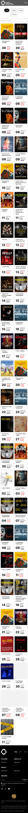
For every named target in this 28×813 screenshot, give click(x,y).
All (7, 10)
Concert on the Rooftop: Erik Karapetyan (19, 43)
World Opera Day (6, 653)
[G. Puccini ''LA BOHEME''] (21, 644)
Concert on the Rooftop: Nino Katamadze (5, 98)
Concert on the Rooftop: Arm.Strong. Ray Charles (21, 182)
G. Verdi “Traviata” (6, 681)
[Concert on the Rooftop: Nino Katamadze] (7, 87)
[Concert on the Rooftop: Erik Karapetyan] (21, 31)
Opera (13, 10)
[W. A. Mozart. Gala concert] (21, 60)
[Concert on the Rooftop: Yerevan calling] (7, 313)
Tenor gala (4, 239)
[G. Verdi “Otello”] (7, 257)
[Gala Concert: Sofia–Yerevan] (7, 397)
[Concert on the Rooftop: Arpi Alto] (7, 144)
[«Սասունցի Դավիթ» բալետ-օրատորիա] (7, 699)
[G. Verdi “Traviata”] (7, 671)
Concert (15, 14)
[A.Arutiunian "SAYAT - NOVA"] (21, 424)
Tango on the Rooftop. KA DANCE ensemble (6, 295)
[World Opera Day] (7, 644)
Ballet (21, 10)
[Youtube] (9, 789)
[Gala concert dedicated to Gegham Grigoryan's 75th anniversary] (21, 587)
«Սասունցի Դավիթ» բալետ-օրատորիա (6, 710)
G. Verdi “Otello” (6, 266)
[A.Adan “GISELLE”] (7, 478)
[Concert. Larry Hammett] (7, 424)
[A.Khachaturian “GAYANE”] (7, 31)
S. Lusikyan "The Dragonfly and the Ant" (6, 379)
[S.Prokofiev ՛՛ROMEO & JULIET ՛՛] (7, 60)
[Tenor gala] (7, 230)
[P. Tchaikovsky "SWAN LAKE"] (21, 87)
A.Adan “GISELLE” (6, 488)
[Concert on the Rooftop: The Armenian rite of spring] (21, 200)
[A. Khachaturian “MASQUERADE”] (21, 284)
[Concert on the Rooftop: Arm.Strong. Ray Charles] (21, 171)
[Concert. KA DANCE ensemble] (7, 727)
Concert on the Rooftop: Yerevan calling (6, 324)
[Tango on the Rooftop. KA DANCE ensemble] (7, 284)
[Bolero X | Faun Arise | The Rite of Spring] (21, 506)
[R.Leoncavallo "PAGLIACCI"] (21, 116)
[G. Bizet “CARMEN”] (21, 341)
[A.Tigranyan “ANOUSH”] (7, 200)
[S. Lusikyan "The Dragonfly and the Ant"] (7, 368)
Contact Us (17, 759)
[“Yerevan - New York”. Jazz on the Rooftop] (21, 257)
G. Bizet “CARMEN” (20, 350)
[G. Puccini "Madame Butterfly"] (21, 144)
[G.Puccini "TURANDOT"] (7, 341)
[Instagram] (2, 789)
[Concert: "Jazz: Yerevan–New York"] (21, 230)
